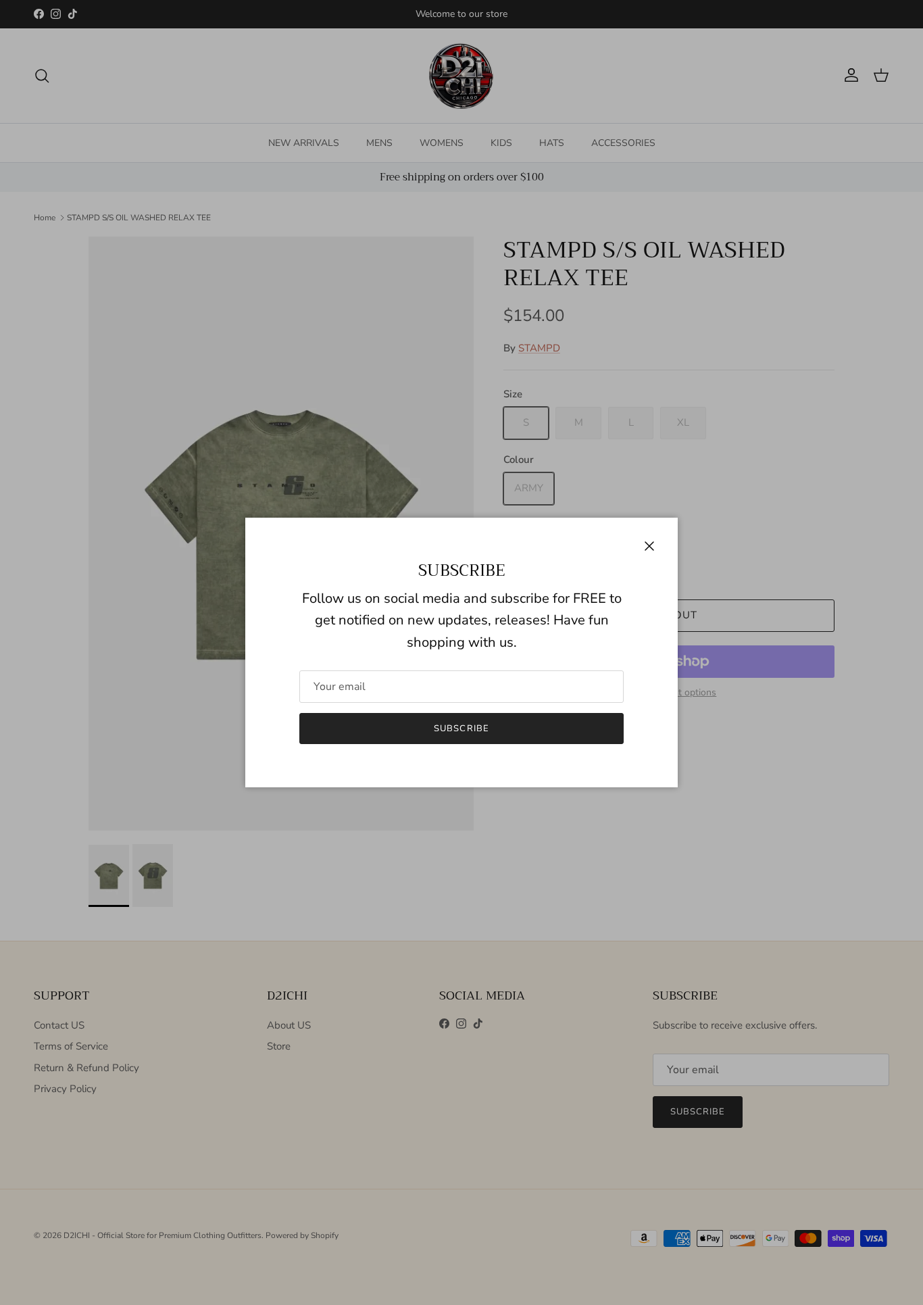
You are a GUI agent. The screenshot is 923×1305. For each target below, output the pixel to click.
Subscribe (461, 728)
